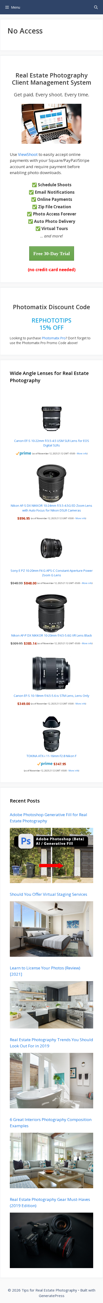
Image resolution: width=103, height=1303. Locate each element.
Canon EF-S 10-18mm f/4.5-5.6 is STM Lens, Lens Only (51, 695)
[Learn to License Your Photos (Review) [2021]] (51, 1025)
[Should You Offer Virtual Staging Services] (51, 954)
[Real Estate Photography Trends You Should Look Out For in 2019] (51, 1105)
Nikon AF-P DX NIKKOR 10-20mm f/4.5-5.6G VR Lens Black (51, 635)
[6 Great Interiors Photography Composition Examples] (51, 1185)
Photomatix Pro (54, 338)
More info (82, 453)
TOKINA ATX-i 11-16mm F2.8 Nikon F (51, 756)
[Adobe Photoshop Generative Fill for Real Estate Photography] (51, 880)
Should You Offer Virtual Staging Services (48, 894)
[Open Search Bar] (96, 7)
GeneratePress (51, 1295)
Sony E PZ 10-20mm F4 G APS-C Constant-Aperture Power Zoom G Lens (52, 572)
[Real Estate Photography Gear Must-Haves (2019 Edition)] (51, 1265)
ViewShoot (28, 154)
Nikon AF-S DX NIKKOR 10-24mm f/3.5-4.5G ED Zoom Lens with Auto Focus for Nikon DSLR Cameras (51, 507)
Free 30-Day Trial (51, 253)
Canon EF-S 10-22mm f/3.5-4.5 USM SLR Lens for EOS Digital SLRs (51, 443)
